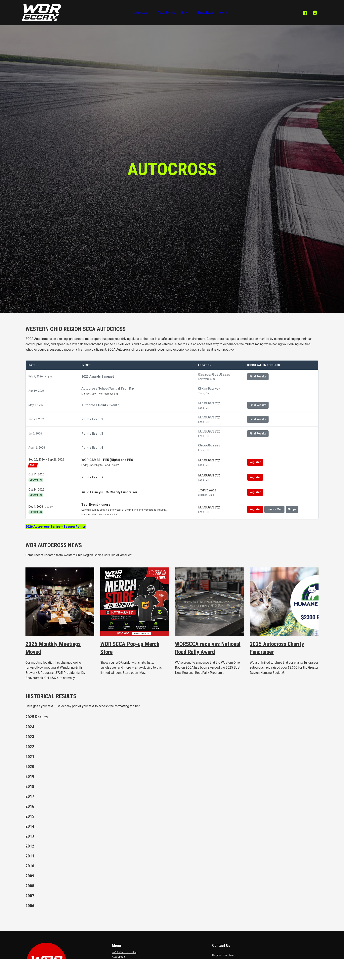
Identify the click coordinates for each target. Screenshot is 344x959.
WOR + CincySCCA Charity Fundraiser (109, 492)
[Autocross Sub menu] (150, 12)
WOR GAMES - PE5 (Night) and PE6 (107, 460)
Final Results (257, 376)
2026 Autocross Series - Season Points (55, 526)
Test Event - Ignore (95, 504)
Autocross (140, 13)
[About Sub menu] (230, 12)
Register (255, 462)
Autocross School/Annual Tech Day (108, 388)
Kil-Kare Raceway (209, 388)
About (223, 13)
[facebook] (305, 12)
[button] (45, 717)
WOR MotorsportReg (125, 952)
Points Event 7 (92, 477)
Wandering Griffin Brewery (214, 374)
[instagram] (315, 12)
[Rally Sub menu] (191, 12)
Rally (184, 13)
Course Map (274, 509)
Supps (292, 509)
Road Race (205, 13)
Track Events (166, 13)
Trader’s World (207, 490)
